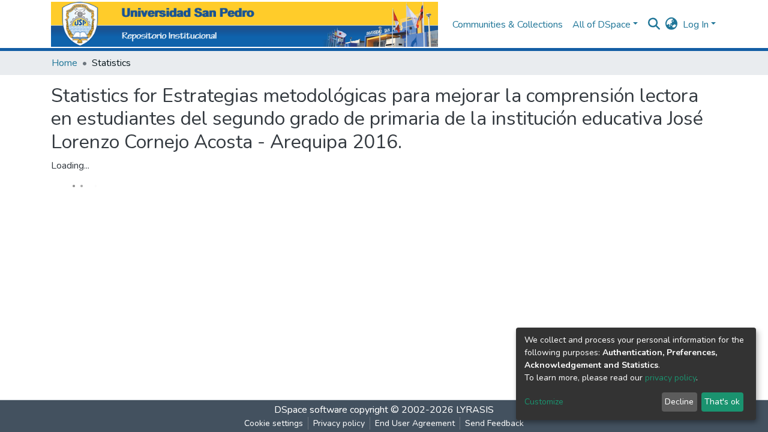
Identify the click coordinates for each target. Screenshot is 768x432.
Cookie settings (273, 423)
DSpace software (310, 409)
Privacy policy (339, 423)
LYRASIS (475, 409)
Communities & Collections (507, 24)
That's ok (722, 401)
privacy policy (670, 377)
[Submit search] (654, 24)
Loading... (70, 165)
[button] (671, 24)
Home (64, 63)
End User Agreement (415, 423)
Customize (543, 401)
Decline (679, 401)
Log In (696, 24)
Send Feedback (494, 423)
